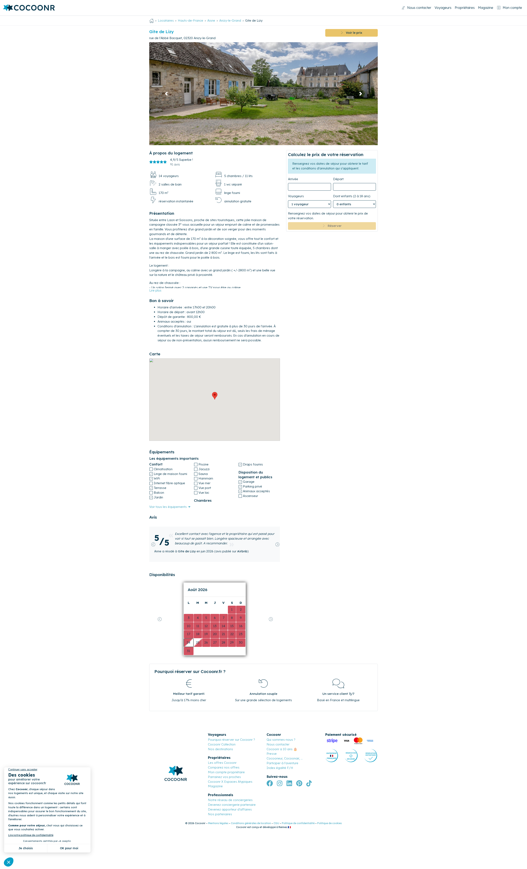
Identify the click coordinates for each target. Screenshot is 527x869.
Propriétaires (465, 8)
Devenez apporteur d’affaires (230, 800)
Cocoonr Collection (222, 735)
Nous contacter (419, 8)
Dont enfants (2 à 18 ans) (351, 196)
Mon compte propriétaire (226, 763)
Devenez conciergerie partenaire (232, 795)
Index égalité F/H (280, 758)
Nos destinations (220, 740)
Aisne (211, 20)
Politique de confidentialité (298, 813)
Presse (272, 744)
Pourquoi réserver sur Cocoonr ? (231, 730)
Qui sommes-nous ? (281, 730)
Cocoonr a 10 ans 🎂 (282, 740)
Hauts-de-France (190, 20)
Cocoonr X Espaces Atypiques (230, 772)
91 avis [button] (175, 164)
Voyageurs (443, 8)
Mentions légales (218, 813)
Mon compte (512, 8)
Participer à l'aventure (282, 754)
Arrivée (293, 179)
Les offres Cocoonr (222, 753)
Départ (338, 179)
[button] (166, 93)
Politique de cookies (329, 813)
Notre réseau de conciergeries (230, 791)
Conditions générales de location (251, 813)
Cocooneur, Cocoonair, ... (285, 749)
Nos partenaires (220, 805)
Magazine (485, 8)
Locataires (166, 20)
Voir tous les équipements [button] (168, 507)
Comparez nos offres (223, 758)
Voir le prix (352, 33)
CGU (276, 813)
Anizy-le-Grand (230, 20)
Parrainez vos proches (224, 767)
